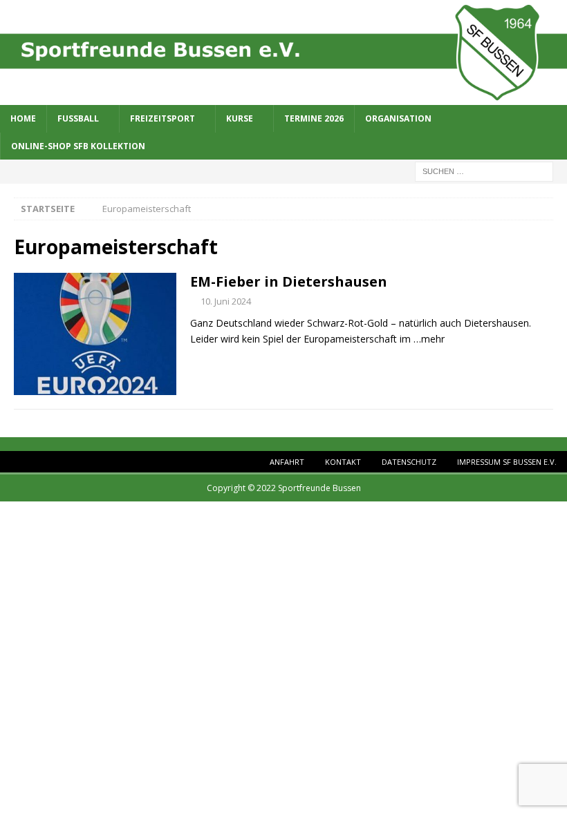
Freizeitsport (162, 118)
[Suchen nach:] (484, 170)
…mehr (429, 338)
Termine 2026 (314, 118)
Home (23, 118)
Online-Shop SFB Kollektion (78, 146)
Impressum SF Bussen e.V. (507, 462)
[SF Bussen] (283, 96)
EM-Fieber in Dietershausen (288, 281)
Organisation (398, 118)
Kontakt (343, 462)
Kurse (239, 118)
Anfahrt (287, 462)
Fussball (78, 118)
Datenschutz (409, 462)
